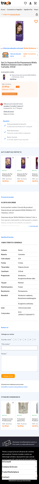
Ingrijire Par (28, 9)
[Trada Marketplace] (11, 3)
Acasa (3, 9)
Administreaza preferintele (20, 481)
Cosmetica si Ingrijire (14, 9)
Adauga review (8, 376)
